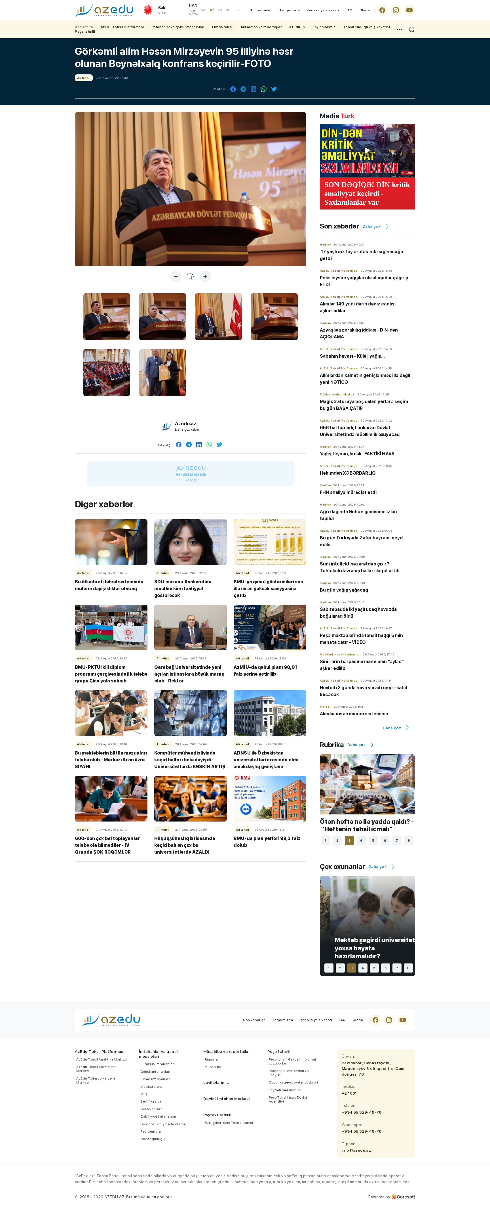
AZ (212, 10)
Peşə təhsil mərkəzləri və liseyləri (289, 1073)
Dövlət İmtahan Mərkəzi (226, 1098)
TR (236, 10)
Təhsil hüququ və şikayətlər (366, 27)
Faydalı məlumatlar (285, 1090)
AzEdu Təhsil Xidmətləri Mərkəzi (96, 1069)
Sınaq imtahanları (155, 1079)
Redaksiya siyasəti (323, 10)
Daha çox (371, 226)
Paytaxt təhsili (217, 1114)
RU (228, 10)
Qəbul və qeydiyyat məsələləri (293, 1082)
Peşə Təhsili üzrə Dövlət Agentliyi (288, 1099)
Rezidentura (150, 1131)
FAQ (349, 10)
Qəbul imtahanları (155, 1072)
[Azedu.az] (104, 10)
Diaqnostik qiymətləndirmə (163, 1124)
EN (220, 10)
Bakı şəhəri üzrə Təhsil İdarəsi (229, 1123)
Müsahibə (213, 1067)
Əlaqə (365, 10)
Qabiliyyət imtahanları (158, 1116)
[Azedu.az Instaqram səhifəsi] (396, 10)
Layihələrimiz (324, 27)
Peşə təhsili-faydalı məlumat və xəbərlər (292, 1061)
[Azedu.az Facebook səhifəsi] (382, 10)
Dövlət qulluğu (152, 1139)
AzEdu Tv (297, 27)
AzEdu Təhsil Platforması (122, 27)
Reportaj (212, 1059)
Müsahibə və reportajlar (261, 27)
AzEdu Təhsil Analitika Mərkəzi (101, 1059)
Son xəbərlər (261, 10)
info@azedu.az (356, 1150)
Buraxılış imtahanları (157, 1064)
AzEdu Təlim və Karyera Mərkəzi (95, 1080)
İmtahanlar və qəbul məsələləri (178, 27)
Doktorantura (151, 1109)
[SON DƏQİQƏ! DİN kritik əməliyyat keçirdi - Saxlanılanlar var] (367, 150)
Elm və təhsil (223, 27)
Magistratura (151, 1087)
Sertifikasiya (151, 1101)
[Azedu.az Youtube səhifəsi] (409, 10)
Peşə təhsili (85, 31)
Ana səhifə (84, 27)
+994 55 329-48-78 (362, 1112)
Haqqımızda (289, 10)
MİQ (143, 1094)
